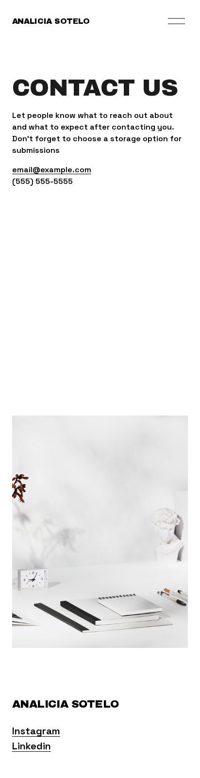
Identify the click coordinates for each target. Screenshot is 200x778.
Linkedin (31, 746)
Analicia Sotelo (51, 21)
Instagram (36, 731)
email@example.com (51, 170)
